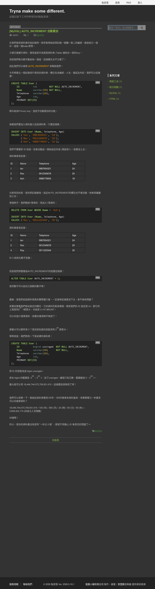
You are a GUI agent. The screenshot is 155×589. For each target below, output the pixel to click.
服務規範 (13, 584)
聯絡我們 (27, 584)
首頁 (117, 2)
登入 (140, 2)
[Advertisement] (55, 467)
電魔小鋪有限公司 (94, 584)
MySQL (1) (114, 92)
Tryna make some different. (37, 11)
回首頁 (55, 440)
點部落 (105, 2)
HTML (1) (114, 98)
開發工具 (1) (115, 81)
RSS (128, 2)
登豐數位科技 (124, 584)
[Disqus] (55, 533)
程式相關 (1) (115, 87)
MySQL (40, 35)
